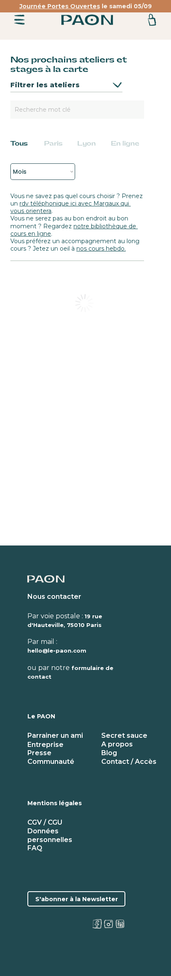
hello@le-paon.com (56, 650)
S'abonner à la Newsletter (76, 899)
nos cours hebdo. (101, 248)
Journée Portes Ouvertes (60, 6)
